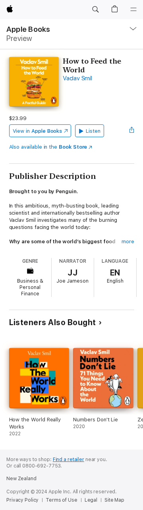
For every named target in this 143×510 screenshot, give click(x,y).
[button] (95, 9)
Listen (93, 131)
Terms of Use (61, 500)
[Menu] (133, 9)
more (128, 241)
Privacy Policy (22, 500)
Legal (91, 500)
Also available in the (48, 147)
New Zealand (21, 478)
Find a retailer (68, 459)
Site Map (114, 500)
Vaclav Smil (77, 78)
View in (37, 131)
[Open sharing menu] (131, 131)
